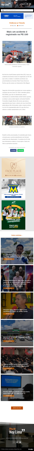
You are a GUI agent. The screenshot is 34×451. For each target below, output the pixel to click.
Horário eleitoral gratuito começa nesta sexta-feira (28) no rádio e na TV (16, 392)
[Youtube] (30, 4)
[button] (13, 150)
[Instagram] (24, 4)
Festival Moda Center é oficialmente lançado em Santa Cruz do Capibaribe (16, 365)
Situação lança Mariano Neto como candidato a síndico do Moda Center (15, 310)
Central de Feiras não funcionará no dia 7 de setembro (16, 338)
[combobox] (17, 10)
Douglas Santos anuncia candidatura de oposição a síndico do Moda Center (16, 256)
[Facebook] (27, 4)
